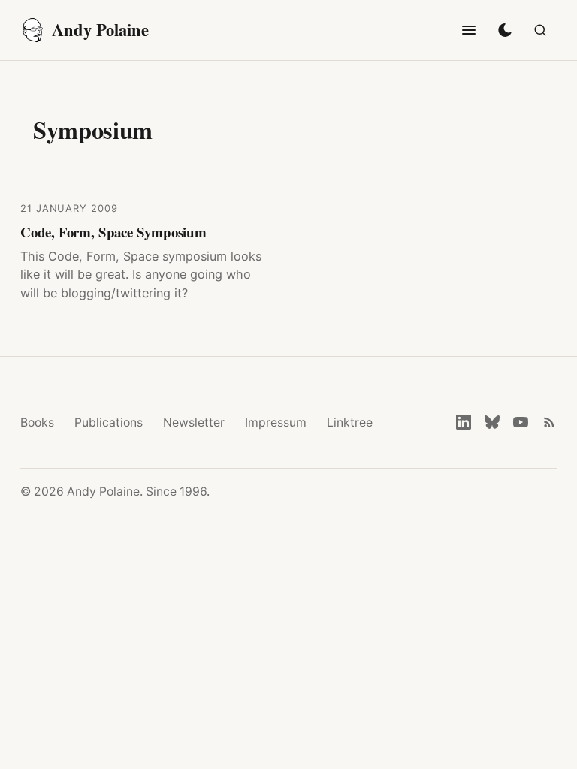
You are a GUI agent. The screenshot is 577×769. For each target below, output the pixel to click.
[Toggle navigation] (468, 30)
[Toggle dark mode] (504, 30)
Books (37, 422)
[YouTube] (520, 422)
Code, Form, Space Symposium (113, 232)
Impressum (276, 422)
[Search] (540, 30)
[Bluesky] (492, 422)
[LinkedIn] (463, 422)
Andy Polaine (100, 29)
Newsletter (194, 422)
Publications (108, 422)
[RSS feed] (549, 422)
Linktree (350, 422)
